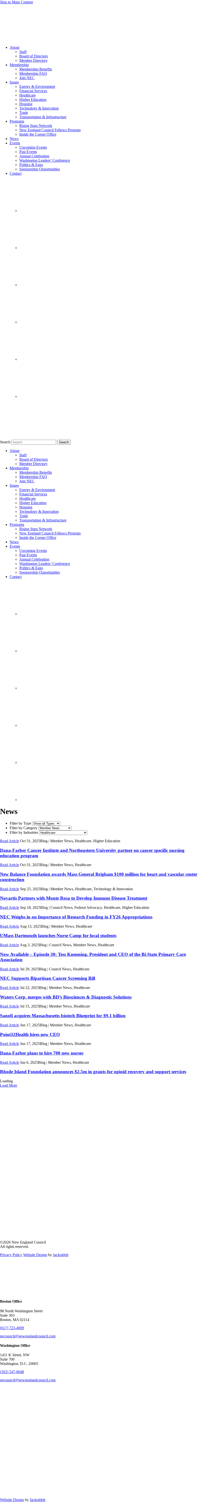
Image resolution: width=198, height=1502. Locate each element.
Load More (8, 1085)
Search (5, 442)
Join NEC (27, 78)
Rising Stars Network (35, 126)
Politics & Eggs (31, 165)
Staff (23, 52)
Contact (15, 173)
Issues (14, 82)
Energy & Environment (37, 86)
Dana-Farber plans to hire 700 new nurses (41, 1053)
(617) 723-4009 (12, 1328)
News (14, 139)
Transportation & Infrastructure (42, 117)
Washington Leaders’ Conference (44, 160)
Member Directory (33, 60)
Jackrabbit (60, 1255)
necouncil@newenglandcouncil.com (28, 1336)
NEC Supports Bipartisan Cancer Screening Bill (47, 978)
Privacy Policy (11, 1255)
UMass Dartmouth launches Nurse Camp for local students (58, 935)
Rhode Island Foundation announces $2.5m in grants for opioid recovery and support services (93, 1071)
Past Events (28, 152)
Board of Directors (33, 56)
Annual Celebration (34, 156)
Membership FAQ (33, 73)
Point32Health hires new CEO (30, 1034)
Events (15, 143)
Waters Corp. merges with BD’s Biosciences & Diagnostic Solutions (66, 997)
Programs (17, 121)
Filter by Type (20, 823)
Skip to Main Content (16, 2)
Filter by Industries (24, 832)
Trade (23, 113)
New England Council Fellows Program (50, 130)
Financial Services (33, 91)
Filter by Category (23, 828)
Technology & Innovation (39, 108)
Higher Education (32, 99)
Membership (19, 65)
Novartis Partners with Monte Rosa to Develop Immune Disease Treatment (73, 898)
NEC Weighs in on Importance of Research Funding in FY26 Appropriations (76, 916)
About (14, 47)
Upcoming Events (33, 147)
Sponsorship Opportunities (39, 169)
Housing (25, 104)
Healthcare (27, 95)
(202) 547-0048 (12, 1372)
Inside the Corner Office (37, 134)
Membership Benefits (35, 69)
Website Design (35, 1255)
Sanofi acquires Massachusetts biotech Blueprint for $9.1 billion (63, 1015)
